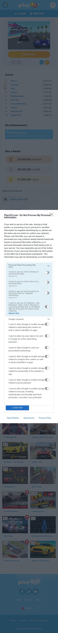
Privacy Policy (45, 418)
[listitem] (29, 266)
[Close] (52, 215)
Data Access (29, 418)
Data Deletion (13, 418)
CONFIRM (17, 408)
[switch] (47, 272)
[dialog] (29, 316)
